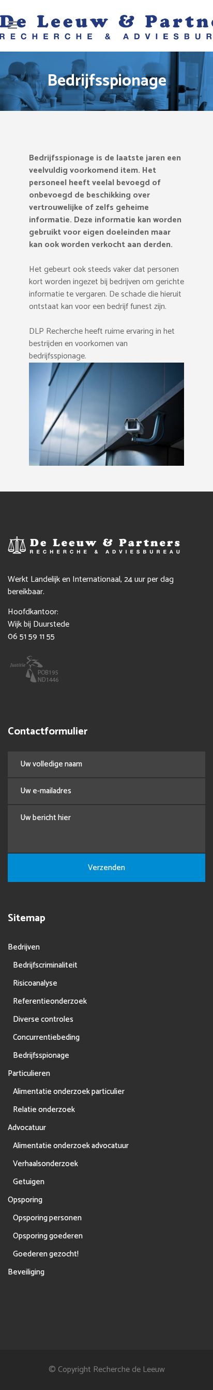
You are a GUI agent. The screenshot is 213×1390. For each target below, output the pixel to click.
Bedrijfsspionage (41, 1055)
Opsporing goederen (48, 1236)
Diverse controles (43, 1019)
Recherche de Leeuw (129, 1370)
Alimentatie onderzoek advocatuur (71, 1145)
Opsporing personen (47, 1218)
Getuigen (28, 1181)
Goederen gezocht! (46, 1254)
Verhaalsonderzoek (45, 1163)
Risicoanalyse (35, 983)
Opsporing (25, 1199)
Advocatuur (27, 1127)
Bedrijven (24, 947)
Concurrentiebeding (46, 1037)
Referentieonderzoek (50, 1001)
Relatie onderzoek (44, 1109)
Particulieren (29, 1073)
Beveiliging (26, 1272)
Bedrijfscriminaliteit (45, 965)
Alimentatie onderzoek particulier (69, 1091)
